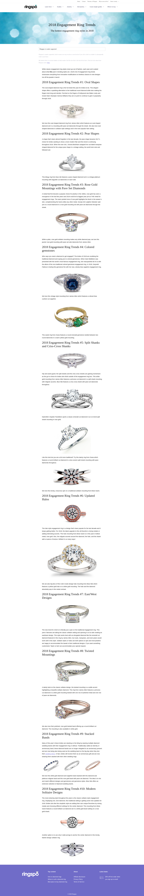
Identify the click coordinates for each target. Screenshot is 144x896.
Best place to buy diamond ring (57, 882)
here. (48, 62)
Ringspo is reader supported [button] (48, 49)
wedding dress (50, 754)
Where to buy (112, 6)
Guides (59, 6)
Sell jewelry (80, 6)
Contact (84, 1)
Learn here (48, 6)
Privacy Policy (78, 879)
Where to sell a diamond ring (57, 879)
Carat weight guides (96, 6)
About (78, 1)
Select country (113, 1)
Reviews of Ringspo (92, 1)
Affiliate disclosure (79, 877)
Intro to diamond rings (54, 877)
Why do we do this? (103, 1)
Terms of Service (79, 882)
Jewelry (69, 6)
